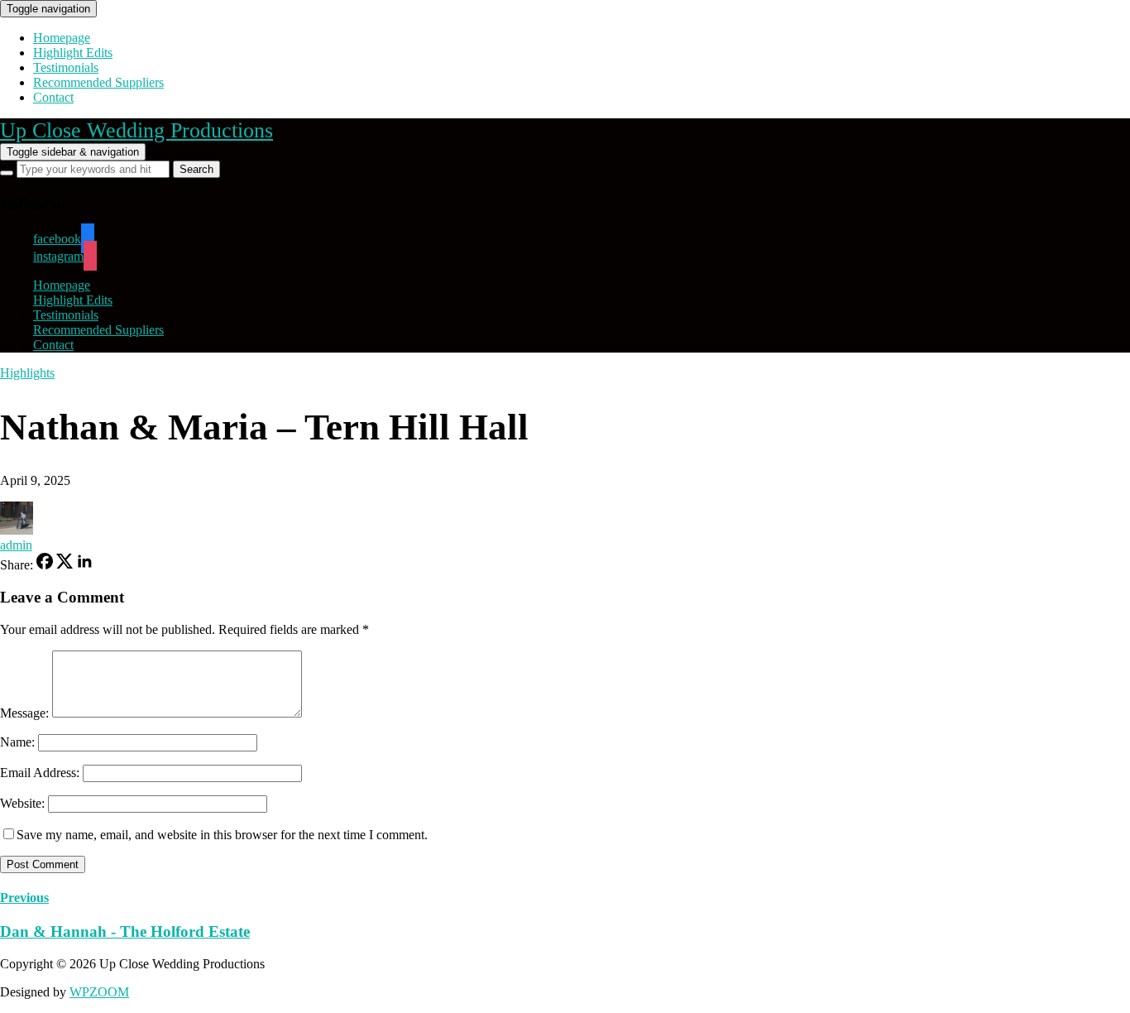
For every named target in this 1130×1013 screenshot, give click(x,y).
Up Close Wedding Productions (136, 130)
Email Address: (39, 773)
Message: (24, 713)
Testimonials (65, 67)
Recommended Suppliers (98, 82)
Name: (17, 742)
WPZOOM (99, 992)
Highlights (27, 373)
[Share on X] (64, 565)
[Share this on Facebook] (44, 565)
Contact (53, 97)
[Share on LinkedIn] (84, 565)
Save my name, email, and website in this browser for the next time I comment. (222, 835)
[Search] (6, 172)
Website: (22, 803)
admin (16, 545)
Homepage (61, 38)
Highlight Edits (73, 53)
